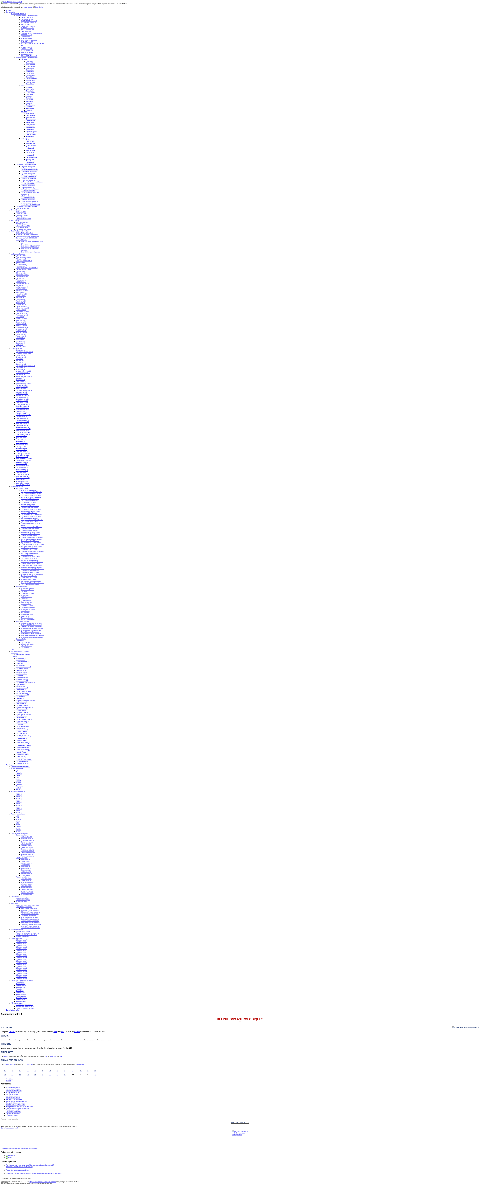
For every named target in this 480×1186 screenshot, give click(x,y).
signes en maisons (12, 1092)
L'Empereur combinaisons (29, 171)
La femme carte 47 (21, 738)
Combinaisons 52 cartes (23, 229)
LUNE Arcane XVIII (26, 49)
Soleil (17, 815)
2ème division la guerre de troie (30, 245)
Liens (12, 649)
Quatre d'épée (30, 92)
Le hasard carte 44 (22, 329)
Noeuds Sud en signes (23, 931)
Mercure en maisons (27, 882)
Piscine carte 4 (20, 355)
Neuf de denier (30, 127)
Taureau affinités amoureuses (30, 910)
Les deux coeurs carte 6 (23, 667)
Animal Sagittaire (21, 996)
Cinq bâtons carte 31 (22, 402)
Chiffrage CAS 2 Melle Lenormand (31, 625)
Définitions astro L (21, 959)
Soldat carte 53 (20, 441)
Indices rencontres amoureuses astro (27, 905)
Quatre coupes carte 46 (23, 429)
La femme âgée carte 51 (23, 745)
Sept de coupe (30, 150)
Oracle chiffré (25, 595)
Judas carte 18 (20, 380)
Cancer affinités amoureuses (29, 914)
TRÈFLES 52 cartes (22, 222)
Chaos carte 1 (20, 350)
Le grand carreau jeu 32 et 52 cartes (32, 537)
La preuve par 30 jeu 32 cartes (30, 556)
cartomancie (28, 7)
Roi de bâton (30, 84)
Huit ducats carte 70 (22, 467)
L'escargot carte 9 (21, 672)
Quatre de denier (31, 119)
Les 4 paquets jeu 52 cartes (29, 500)
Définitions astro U (21, 975)
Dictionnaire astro (16, 938)
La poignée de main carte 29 (24, 707)
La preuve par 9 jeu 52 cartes (30, 570)
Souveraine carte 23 (22, 388)
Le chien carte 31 (21, 710)
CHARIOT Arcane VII (27, 28)
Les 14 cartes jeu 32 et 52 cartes (31, 516)
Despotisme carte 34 (22, 311)
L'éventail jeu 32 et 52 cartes (29, 518)
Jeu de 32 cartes (16, 210)
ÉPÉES (23, 85)
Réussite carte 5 (21, 259)
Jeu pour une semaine (27, 619)
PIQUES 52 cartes (21, 224)
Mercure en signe (26, 863)
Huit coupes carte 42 (22, 422)
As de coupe (30, 140)
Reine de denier (31, 134)
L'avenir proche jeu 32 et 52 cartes (31, 527)
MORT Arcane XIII (26, 38)
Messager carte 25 (22, 392)
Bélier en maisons (26, 836)
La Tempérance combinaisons (30, 189)
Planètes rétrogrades (22, 936)
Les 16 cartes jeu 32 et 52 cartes (31, 509)
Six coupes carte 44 (22, 425)
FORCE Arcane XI (26, 35)
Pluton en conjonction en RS (24, 1005)
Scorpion (18, 782)
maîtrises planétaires (13, 1098)
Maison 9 (19, 807)
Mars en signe (25, 866)
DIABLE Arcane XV (26, 42)
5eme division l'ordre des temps (30, 252)
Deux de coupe (30, 141)
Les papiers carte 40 (22, 726)
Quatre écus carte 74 (22, 474)
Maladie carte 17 (21, 281)
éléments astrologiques (14, 1099)
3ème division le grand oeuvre (30, 246)
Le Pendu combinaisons (28, 185)
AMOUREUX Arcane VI (28, 26)
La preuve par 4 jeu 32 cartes (30, 572)
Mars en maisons (26, 885)
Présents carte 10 (21, 271)
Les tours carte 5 (21, 665)
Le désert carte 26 (21, 702)
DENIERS (24, 112)
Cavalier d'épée (30, 105)
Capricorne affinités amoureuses (31, 924)
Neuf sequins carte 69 (22, 465)
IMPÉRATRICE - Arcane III (29, 21)
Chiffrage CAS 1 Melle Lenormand (31, 623)
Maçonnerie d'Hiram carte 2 (24, 352)
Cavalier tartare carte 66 (23, 460)
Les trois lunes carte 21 (23, 693)
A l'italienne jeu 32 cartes (28, 579)
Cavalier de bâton (31, 78)
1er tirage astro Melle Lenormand (31, 633)
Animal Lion (19, 989)
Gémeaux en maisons (27, 840)
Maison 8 (19, 805)
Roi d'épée (29, 110)
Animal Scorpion (21, 994)
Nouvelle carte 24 (21, 294)
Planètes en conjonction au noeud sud (27, 933)
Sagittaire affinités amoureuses (30, 922)
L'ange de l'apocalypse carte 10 (25, 366)
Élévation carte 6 (21, 264)
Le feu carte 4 (20, 663)
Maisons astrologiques (18, 791)
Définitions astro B (21, 942)
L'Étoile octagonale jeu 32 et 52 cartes (32, 544)
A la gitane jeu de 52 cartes (29, 576)
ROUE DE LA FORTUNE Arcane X (31, 33)
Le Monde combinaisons (28, 203)
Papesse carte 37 (21, 413)
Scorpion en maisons (27, 849)
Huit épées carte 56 (22, 446)
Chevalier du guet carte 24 (24, 390)
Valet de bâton (30, 80)
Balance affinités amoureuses (30, 919)
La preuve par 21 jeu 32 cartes (30, 534)
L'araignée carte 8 (21, 670)
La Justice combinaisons (28, 178)
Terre (55, 1032)
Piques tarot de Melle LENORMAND (27, 234)
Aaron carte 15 (20, 374)
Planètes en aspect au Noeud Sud (17, 1108)
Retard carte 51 (21, 341)
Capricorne (19, 786)
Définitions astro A (21, 940)
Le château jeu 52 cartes (28, 502)
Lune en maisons (26, 880)
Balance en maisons (27, 847)
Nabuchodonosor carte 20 (24, 383)
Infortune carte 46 (21, 332)
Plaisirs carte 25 (21, 295)
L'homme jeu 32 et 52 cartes (29, 507)
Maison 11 (19, 810)
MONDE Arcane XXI (27, 54)
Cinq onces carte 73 (22, 472)
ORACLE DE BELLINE (18, 253)
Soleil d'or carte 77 (21, 479)
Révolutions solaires (17, 1003)
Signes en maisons (22, 835)
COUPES (24, 138)
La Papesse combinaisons (29, 168)
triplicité (5, 1056)
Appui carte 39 (20, 320)
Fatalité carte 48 (21, 336)
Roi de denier (30, 136)
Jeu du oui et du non (27, 618)
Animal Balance (20, 992)
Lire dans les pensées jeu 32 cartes (32, 562)
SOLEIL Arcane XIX (27, 50)
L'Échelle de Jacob (26, 646)
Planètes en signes (22, 857)
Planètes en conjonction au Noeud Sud (19, 1106)
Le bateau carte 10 (21, 674)
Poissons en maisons (27, 856)
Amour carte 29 (20, 303)
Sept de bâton (30, 71)
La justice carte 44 (21, 733)
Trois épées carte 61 (22, 455)
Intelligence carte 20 (22, 287)
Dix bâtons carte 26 (22, 394)
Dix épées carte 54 (22, 443)
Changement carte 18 (22, 283)
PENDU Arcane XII (26, 36)
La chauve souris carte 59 (24, 759)
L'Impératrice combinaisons (29, 169)
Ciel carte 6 (19, 359)
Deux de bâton (30, 63)
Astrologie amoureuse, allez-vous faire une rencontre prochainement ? (30, 1165)
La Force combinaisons (28, 183)
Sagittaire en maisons (27, 850)
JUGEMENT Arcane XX (28, 52)
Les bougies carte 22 (22, 695)
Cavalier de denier (31, 131)
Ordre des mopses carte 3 (24, 353)
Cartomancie (10, 12)
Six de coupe (30, 148)
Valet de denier (30, 133)
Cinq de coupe (30, 147)
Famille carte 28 (21, 301)
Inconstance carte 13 (22, 274)
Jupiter (18, 824)
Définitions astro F (21, 949)
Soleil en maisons (26, 878)
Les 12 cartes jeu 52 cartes (29, 521)
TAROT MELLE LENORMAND (20, 231)
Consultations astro (12, 1010)
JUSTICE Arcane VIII (27, 29)
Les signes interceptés (13, 1112)
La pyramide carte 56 (22, 754)
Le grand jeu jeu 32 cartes (29, 535)
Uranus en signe (26, 871)
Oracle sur (24, 598)
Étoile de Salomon (26, 602)
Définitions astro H (21, 952)
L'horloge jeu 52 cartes (28, 504)
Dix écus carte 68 (21, 464)
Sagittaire (19, 784)
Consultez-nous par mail (9, 1128)
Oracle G (14, 656)
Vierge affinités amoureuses (29, 917)
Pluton (18, 831)
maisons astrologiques (13, 1089)
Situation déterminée (27, 614)
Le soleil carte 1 (21, 658)
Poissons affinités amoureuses (30, 928)
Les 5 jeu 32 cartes (27, 555)
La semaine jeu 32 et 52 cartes (30, 511)
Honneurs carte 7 (21, 266)
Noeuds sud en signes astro (15, 1105)
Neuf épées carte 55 (22, 444)
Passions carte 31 (21, 306)
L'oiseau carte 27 (21, 703)
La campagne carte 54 (23, 751)
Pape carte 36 (20, 411)
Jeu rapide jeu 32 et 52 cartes (30, 541)
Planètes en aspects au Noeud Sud (26, 935)
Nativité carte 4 (20, 262)
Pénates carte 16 (21, 280)
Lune (17, 817)
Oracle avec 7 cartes (27, 590)
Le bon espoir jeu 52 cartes (29, 577)
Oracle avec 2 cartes (27, 593)
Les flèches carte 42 (22, 730)
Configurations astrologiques (19, 833)
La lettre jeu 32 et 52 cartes (29, 549)
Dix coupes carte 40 (22, 418)
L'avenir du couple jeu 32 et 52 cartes (32, 569)
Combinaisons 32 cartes (23, 218)
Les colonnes (25, 647)
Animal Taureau (20, 984)
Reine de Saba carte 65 (23, 485)
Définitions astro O (21, 964)
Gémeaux (19, 773)
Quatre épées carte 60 (23, 453)
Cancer (18, 775)
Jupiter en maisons (26, 887)
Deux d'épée (30, 89)
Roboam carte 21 (21, 385)
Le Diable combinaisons (28, 190)
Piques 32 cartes (21, 217)
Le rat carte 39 (20, 724)
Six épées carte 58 (21, 450)
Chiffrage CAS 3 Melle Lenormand (31, 626)
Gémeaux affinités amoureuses (30, 912)
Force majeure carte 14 (23, 373)
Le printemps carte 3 (22, 661)
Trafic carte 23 (20, 292)
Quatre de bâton (31, 66)
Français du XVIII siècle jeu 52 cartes (32, 583)
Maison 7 (19, 803)
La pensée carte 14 (22, 681)
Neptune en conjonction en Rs (25, 1006)
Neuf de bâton (30, 75)
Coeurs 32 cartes (21, 213)
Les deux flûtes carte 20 (23, 691)
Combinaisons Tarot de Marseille (26, 164)
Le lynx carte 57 (21, 756)
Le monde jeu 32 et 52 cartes (30, 499)
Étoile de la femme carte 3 (24, 260)
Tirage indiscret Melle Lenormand (31, 630)
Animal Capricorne (21, 998)
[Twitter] (9, 1157)
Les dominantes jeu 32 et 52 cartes (31, 539)
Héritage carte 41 (21, 324)
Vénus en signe (25, 864)
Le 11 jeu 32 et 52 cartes (28, 490)
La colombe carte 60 (22, 761)
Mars (17, 822)
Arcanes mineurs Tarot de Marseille (27, 57)
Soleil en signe (25, 859)
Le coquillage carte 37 (22, 721)
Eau (60, 1056)
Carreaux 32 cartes (22, 215)
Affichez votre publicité (23, 654)
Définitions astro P (21, 966)
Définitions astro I (21, 954)
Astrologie (9, 765)
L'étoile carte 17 (21, 686)
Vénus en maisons (26, 884)
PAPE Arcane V (25, 24)
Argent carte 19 (20, 285)
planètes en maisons (13, 1096)
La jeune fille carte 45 (22, 735)
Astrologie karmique (17, 929)
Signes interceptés (21, 901)
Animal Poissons (21, 1001)
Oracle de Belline (21, 639)
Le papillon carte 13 (22, 679)
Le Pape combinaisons (28, 173)
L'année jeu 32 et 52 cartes (29, 513)
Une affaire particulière (28, 607)
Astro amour (14, 903)
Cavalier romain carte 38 (23, 415)
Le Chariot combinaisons (28, 176)
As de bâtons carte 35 (22, 409)
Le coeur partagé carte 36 (24, 719)
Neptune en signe (26, 873)
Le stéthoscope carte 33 (23, 714)
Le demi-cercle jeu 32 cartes (29, 530)
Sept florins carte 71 (22, 469)
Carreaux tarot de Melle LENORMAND (27, 236)
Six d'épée (29, 96)
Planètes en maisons (22, 877)
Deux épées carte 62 (22, 483)
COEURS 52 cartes (22, 227)
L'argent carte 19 (21, 689)
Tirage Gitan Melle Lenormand (30, 632)
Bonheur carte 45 (21, 331)
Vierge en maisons (26, 845)
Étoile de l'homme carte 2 (23, 257)
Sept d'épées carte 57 (22, 448)
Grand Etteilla (20, 640)
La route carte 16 (21, 684)
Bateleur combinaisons (28, 166)
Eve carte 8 (19, 362)
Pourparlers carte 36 (22, 315)
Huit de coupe (30, 152)
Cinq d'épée (29, 94)
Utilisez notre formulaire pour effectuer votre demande (19, 1148)
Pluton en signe (25, 875)
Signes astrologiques (17, 768)
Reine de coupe (31, 161)
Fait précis (24, 591)
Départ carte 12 (21, 273)
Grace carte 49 (20, 338)
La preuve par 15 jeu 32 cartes (30, 532)
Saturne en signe (26, 870)
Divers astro (14, 896)
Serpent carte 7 (20, 360)
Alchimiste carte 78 (22, 481)
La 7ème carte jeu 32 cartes (29, 560)
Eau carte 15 (20, 278)
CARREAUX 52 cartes (23, 225)
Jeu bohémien (25, 612)
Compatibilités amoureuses (24, 907)
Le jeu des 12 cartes (27, 605)
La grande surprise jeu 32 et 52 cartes (32, 551)
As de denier (30, 113)
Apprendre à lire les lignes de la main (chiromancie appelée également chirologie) (34, 1173)
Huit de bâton (30, 73)
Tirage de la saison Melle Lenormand (32, 637)
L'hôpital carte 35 (21, 717)
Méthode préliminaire (27, 644)
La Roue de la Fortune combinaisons (32, 182)
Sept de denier (30, 124)
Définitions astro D (21, 945)
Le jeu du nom (25, 611)
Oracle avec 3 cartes (27, 588)
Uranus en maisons (27, 891)
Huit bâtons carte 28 (22, 397)
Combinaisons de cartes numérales (27, 206)
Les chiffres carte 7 (22, 668)
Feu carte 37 (20, 317)
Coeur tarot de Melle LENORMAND (26, 238)
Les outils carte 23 (21, 696)
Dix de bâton (30, 77)
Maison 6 (19, 801)
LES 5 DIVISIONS (21, 239)
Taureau (18, 772)
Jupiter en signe (26, 868)
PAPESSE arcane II (27, 19)
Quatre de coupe (31, 145)
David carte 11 (20, 367)
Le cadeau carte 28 (22, 705)
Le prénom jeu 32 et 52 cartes (30, 528)
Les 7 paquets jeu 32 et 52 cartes (31, 493)
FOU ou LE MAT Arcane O (29, 56)
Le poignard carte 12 (22, 677)
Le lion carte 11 (20, 675)
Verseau (18, 787)
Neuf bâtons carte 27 (22, 395)
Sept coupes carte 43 (22, 423)
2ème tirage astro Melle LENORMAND (32, 635)
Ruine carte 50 (20, 339)
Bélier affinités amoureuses (29, 908)
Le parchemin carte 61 (23, 763)
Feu (46, 1056)
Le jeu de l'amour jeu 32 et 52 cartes (32, 574)
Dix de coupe (30, 155)
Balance (18, 780)
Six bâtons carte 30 (22, 401)
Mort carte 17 (20, 378)
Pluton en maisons (26, 894)
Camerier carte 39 (21, 416)
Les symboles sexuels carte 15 (25, 682)
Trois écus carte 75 (22, 476)
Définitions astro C (21, 943)
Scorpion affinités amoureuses (30, 921)
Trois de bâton (30, 64)
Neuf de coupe (30, 154)
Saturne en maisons (27, 889)
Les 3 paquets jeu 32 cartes (29, 553)
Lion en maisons (26, 843)
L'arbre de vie (25, 616)
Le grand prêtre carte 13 (23, 371)
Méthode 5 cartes (26, 597)
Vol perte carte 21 (21, 288)
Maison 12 (19, 812)
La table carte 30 (21, 304)
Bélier (17, 770)
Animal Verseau (20, 999)
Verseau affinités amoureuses (30, 926)
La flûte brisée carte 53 (23, 749)
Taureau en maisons (27, 838)
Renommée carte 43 (22, 327)
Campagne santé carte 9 (23, 269)
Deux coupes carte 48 (23, 432)
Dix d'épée (29, 103)
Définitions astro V (21, 977)
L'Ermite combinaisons (28, 180)
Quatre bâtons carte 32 (23, 404)
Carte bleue (19, 345)
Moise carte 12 (20, 369)
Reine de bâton (30, 82)
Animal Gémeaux (21, 985)
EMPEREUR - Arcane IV (28, 22)
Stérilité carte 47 (21, 334)
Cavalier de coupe (31, 157)
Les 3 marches (25, 642)
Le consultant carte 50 (23, 744)
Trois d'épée (30, 91)
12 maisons (28, 1064)
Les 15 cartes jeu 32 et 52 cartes (31, 495)
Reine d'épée (30, 108)
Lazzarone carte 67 (22, 462)
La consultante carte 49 (23, 742)
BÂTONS (24, 59)
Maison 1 (19, 793)
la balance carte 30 (22, 709)
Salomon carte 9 (21, 364)
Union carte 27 (20, 299)
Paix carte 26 (20, 297)
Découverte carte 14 (22, 276)
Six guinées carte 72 (22, 471)
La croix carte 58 (21, 758)
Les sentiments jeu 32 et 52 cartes (31, 514)
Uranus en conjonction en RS (25, 1008)
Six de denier (30, 122)
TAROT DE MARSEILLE (18, 14)
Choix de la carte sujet (23, 208)
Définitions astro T (21, 973)
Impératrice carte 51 (22, 437)
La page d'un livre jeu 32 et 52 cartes (32, 520)
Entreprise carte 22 (22, 290)
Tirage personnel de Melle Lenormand (32, 628)
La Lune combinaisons (28, 197)
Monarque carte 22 (22, 387)
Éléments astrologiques (23, 900)
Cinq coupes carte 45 (22, 427)
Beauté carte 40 (21, 322)
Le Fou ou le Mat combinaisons (30, 204)
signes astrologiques (13, 1087)
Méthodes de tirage (17, 486)
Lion (17, 777)
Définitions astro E (21, 947)
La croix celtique (26, 604)
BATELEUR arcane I (27, 17)
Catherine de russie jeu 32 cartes (31, 581)
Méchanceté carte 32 (22, 308)
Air (55, 1056)
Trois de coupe (30, 143)
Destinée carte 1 (21, 255)
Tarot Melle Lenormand (23, 621)
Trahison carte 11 (21, 346)
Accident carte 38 (21, 318)
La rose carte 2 (20, 660)
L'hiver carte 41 (20, 728)
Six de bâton (30, 70)
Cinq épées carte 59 (22, 451)
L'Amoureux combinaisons (29, 175)
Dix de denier (30, 129)
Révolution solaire (12, 1115)
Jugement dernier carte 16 (24, 376)
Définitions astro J (21, 956)
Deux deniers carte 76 (23, 478)
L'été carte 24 (20, 698)
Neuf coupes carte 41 (22, 420)
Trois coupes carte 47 (22, 430)
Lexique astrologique (13, 1113)
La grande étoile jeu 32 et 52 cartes (31, 567)
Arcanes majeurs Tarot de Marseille (27, 15)
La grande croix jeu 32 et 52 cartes (31, 492)
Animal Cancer (20, 987)
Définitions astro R (21, 970)
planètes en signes (12, 1094)
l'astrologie (39, 7)
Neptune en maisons (27, 893)
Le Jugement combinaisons (29, 201)
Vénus (18, 821)
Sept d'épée (29, 98)
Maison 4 (19, 798)
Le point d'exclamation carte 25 (25, 700)
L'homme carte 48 (21, 740)
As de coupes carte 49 (23, 434)
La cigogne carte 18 (22, 688)
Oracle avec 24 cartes (28, 609)
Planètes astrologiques (18, 814)
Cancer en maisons (27, 842)
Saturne (18, 826)
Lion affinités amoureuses (28, 915)
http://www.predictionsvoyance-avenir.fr (43, 1182)
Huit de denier (30, 126)
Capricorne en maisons (28, 852)
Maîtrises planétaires (22, 898)
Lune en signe (25, 861)
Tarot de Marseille (21, 586)
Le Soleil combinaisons (28, 199)
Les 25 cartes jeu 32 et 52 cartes (31, 497)
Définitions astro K (21, 957)
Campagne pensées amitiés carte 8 (27, 267)
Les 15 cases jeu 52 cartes (29, 548)
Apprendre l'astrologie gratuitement (18, 1170)
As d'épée (29, 87)
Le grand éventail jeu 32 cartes (30, 563)
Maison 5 (19, 800)
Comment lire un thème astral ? (20, 766)
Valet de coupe (30, 159)
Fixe (62, 1032)
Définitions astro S (21, 971)
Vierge (18, 779)
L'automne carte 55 (22, 752)
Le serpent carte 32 (22, 712)
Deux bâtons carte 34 (22, 408)
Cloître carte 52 (20, 343)
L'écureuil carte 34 (21, 716)
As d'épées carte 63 (22, 457)
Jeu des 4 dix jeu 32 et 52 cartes (31, 542)
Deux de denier (30, 115)
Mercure (18, 819)
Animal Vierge (20, 991)
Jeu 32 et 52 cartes (22, 488)
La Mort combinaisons (27, 187)
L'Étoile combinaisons (27, 196)
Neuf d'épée (29, 101)
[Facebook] (10, 1155)
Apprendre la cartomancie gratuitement (19, 1167)
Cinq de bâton (30, 68)
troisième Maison (9, 1064)
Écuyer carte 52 (21, 439)
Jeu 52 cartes (15, 220)
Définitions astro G (21, 950)
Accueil (8, 10)
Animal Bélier (20, 982)
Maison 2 (19, 794)
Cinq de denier (30, 120)
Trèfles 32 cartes (21, 211)
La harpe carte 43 (21, 731)
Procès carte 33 (21, 310)
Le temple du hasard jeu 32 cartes (31, 565)
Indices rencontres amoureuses (16, 1101)
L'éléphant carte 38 (22, 723)
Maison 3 (19, 796)
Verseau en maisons (27, 854)
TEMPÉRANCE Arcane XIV (29, 40)
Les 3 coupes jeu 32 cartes (29, 558)
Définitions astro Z (21, 978)
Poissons (19, 789)
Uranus (18, 828)
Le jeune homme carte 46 (23, 737)
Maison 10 (19, 808)
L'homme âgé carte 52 (23, 747)
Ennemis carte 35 (21, 313)
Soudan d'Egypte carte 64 (24, 458)
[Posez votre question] (240, 1138)
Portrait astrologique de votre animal (22, 980)
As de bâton (29, 61)
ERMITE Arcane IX (26, 31)
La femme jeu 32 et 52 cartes (30, 506)
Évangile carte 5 (21, 357)
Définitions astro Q (21, 968)
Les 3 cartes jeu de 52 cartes (30, 584)
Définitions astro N (21, 963)
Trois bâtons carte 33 (22, 406)
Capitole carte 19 (21, 381)
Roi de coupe (30, 162)
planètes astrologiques (14, 1091)
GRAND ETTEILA (16, 348)
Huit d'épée (29, 99)
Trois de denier (30, 117)
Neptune (18, 829)
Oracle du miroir (26, 600)
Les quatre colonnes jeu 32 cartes (31, 546)
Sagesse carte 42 (21, 325)
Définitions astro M (21, 961)
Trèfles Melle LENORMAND (24, 232)
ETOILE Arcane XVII (27, 47)
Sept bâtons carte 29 (22, 399)
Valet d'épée (29, 106)
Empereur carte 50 (21, 436)
